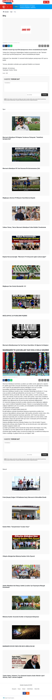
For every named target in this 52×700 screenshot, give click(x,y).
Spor (11, 11)
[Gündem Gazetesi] (8, 2)
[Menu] (44, 2)
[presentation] (7, 7)
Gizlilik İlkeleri (30, 689)
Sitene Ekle (37, 689)
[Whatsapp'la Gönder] (11, 46)
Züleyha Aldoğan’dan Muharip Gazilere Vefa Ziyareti (29, 6)
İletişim (23, 689)
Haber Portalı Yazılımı (9, 698)
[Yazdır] (40, 46)
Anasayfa (6, 11)
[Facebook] (4, 46)
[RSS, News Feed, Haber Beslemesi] (27, 693)
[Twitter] (6, 46)
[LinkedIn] (9, 46)
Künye (19, 689)
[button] (42, 46)
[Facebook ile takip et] (24, 693)
